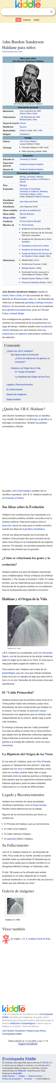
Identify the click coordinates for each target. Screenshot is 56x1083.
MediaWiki (17, 1073)
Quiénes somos (35, 1076)
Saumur (23, 126)
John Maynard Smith (29, 201)
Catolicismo (25, 133)
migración (22, 333)
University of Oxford (28, 159)
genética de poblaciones (30, 210)
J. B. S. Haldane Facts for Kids (35, 938)
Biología (23, 185)
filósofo (23, 181)
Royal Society (28, 224)
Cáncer (23, 123)
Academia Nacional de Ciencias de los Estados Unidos (37, 254)
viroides (15, 772)
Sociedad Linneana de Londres (35, 245)
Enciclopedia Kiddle (19, 1058)
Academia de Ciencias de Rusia (35, 249)
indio (40, 130)
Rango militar (9, 217)
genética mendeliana (34, 529)
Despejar (45, 11)
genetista (31, 176)
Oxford (23, 113)
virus (27, 672)
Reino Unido (32, 113)
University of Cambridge (30, 188)
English (36, 20)
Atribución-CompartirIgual (22, 1023)
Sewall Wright (17, 313)
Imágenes (27, 20)
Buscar (51, 12)
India (35, 119)
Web (18, 20)
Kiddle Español (8, 1076)
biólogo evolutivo (44, 302)
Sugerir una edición (27, 1043)
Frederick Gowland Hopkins (31, 164)
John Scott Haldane (28, 141)
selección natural (10, 525)
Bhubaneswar (26, 119)
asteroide (11, 838)
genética (45, 419)
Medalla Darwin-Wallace (32, 278)
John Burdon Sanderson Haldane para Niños (24, 1030)
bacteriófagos (8, 672)
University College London (31, 193)
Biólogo (23, 176)
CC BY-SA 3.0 (46, 1062)
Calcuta (45, 196)
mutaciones (7, 333)
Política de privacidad (11, 1078)
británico (23, 130)
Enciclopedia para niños (12, 51)
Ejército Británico (27, 213)
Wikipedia (22, 1070)
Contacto (28, 1078)
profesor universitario (39, 179)
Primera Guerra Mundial (30, 221)
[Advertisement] (28, 30)
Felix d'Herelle (43, 761)
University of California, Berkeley (34, 191)
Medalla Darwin (28, 267)
